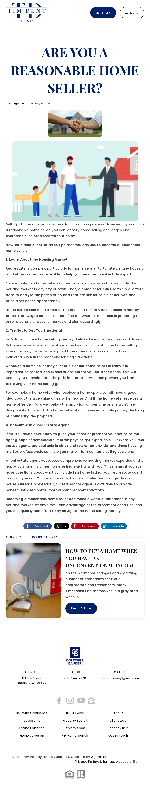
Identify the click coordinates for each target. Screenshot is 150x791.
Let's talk (103, 13)
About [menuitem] (118, 713)
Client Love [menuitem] (118, 720)
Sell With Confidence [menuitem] (32, 713)
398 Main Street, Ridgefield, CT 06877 (31, 680)
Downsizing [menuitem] (31, 720)
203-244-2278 (75, 678)
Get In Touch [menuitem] (118, 735)
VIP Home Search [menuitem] (75, 735)
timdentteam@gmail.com (119, 678)
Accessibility (126, 761)
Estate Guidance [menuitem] (31, 728)
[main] (75, 333)
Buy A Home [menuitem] (75, 713)
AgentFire (99, 756)
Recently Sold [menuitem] (118, 728)
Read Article (81, 608)
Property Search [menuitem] (75, 720)
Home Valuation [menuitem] (32, 735)
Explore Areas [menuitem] (75, 728)
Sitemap (107, 761)
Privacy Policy (86, 761)
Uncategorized (15, 103)
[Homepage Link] (26, 12)
